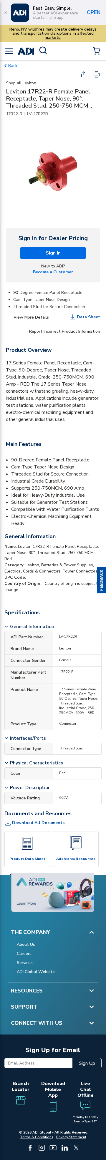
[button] (101, 580)
